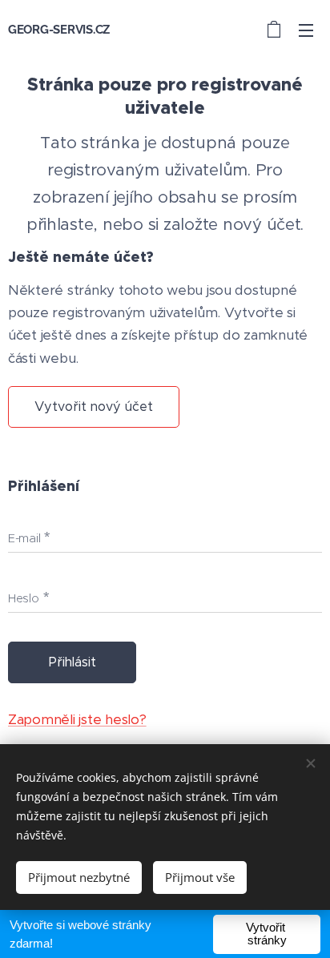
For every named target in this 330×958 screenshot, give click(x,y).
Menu (306, 30)
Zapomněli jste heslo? (77, 719)
